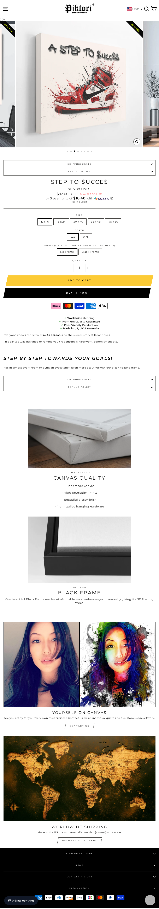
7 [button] (88, 152)
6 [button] (85, 152)
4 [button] (78, 152)
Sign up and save (79, 853)
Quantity (79, 260)
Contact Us (79, 726)
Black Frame (90, 251)
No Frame (67, 251)
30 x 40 (78, 221)
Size (79, 215)
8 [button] (92, 152)
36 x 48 (96, 221)
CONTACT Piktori (79, 877)
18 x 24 (61, 221)
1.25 (72, 236)
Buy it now (77, 292)
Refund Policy (79, 171)
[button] (79, 198)
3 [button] (75, 152)
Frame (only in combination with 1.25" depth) (79, 245)
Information (79, 888)
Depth (79, 230)
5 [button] (82, 152)
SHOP (79, 865)
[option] (79, 84)
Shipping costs (79, 164)
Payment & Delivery (79, 840)
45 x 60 (113, 221)
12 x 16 (45, 221)
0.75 (86, 236)
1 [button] (68, 152)
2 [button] (71, 152)
